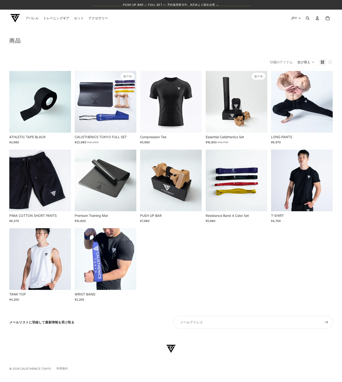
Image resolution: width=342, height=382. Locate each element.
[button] (306, 62)
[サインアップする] (326, 322)
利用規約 (62, 368)
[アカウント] (317, 18)
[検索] (307, 18)
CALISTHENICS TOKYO (35, 368)
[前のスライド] (16, 102)
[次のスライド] (64, 102)
